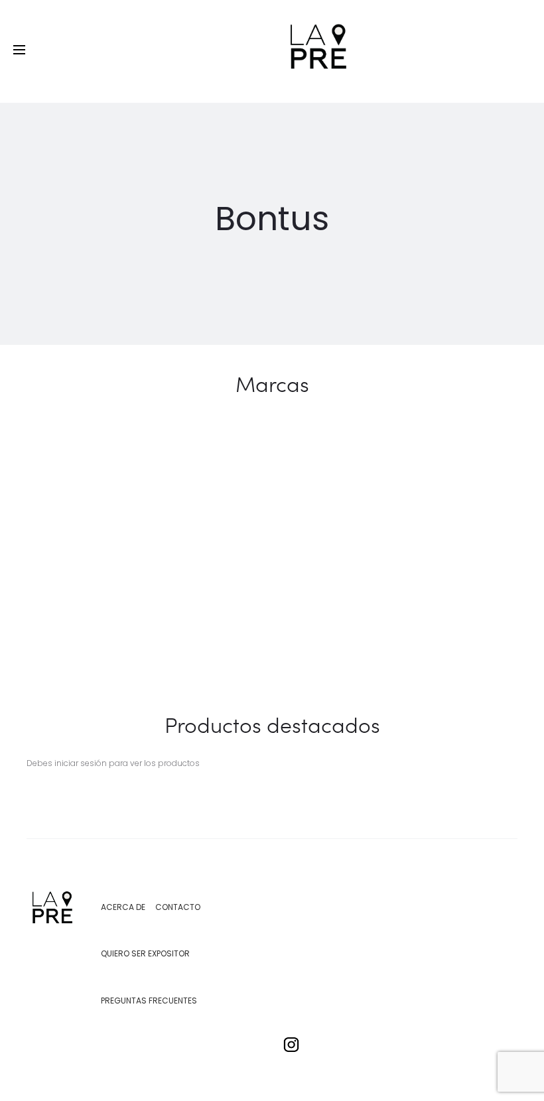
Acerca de (123, 907)
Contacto (177, 907)
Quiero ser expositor (145, 953)
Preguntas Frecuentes (149, 1000)
